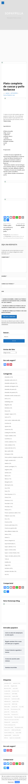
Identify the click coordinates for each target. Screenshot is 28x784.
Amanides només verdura (11, 395)
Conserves (7, 429)
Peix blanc (7, 503)
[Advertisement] (14, 45)
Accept (17, 782)
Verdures (7, 568)
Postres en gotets (9, 528)
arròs (6, 686)
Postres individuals (9, 725)
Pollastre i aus (11, 95)
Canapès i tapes (9, 414)
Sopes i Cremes (9, 549)
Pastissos (7, 500)
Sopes (18, 732)
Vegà (6, 565)
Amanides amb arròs (10, 380)
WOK (6, 738)
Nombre (4, 276)
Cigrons (7, 426)
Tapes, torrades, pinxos (11, 556)
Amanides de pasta (10, 389)
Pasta (6, 497)
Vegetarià (7, 735)
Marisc (6, 475)
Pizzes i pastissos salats (11, 512)
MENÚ (14, 704)
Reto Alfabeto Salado (10, 531)
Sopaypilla (14, 13)
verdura (16, 735)
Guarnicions (15, 698)
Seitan (6, 537)
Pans (6, 491)
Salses (6, 534)
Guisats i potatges (9, 466)
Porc (6, 519)
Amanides (13, 236)
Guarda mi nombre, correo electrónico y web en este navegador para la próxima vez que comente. (13, 300)
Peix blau (7, 506)
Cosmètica (7, 438)
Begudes (7, 404)
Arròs (6, 398)
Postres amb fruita (9, 525)
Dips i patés (8, 451)
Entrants (7, 696)
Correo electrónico (7, 283)
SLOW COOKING (9, 732)
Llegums (7, 469)
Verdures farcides (9, 571)
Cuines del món (8, 448)
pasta (10, 238)
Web (2, 291)
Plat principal (15, 238)
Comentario (5, 257)
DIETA (14, 693)
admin (7, 93)
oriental (14, 706)
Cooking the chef (9, 432)
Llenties (7, 472)
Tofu (6, 559)
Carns (5, 95)
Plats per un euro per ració (11, 719)
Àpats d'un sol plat (15, 738)
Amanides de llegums (10, 386)
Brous (6, 411)
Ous (6, 488)
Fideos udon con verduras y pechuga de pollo (8, 227)
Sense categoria (9, 540)
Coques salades (9, 435)
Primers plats (8, 727)
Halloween (7, 701)
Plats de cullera (19, 717)
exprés (15, 696)
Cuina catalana (8, 445)
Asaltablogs (8, 401)
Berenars (7, 688)
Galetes (7, 463)
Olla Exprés (8, 485)
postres (15, 722)
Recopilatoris (19, 727)
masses (7, 704)
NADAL (6, 706)
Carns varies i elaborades (11, 420)
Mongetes (7, 482)
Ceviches (7, 423)
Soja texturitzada (9, 543)
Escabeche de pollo (20, 225)
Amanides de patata (10, 392)
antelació (16, 683)
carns (7, 238)
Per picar (14, 714)
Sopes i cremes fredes (10, 553)
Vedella (6, 562)
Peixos (6, 509)
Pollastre (21, 238)
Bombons (7, 408)
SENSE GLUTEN (16, 730)
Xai (5, 574)
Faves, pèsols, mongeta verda (12, 457)
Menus (6, 478)
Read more (11, 782)
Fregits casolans (9, 460)
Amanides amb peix (10, 383)
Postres (7, 522)
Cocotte (7, 691)
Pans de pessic (8, 494)
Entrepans (7, 454)
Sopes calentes (9, 546)
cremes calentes (9, 441)
